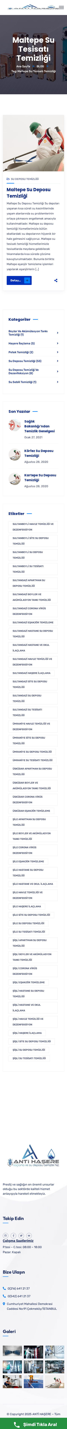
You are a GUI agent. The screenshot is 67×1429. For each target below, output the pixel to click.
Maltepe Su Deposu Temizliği (29, 193)
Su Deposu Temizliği (25, 179)
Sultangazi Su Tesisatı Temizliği (27, 712)
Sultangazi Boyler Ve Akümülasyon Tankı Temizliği (32, 597)
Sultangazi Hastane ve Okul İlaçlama (31, 648)
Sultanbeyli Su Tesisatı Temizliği (28, 569)
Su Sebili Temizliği (22, 382)
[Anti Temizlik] (33, 7)
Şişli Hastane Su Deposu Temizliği (28, 993)
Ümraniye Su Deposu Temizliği (32, 751)
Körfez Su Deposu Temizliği (38, 453)
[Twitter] (56, 260)
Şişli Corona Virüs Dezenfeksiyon (25, 971)
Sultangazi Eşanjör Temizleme (33, 622)
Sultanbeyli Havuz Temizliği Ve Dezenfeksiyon (33, 527)
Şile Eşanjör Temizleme (28, 861)
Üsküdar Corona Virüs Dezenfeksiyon (27, 799)
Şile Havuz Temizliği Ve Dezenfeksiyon (28, 895)
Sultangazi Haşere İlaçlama (31, 673)
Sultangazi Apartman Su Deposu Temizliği (29, 583)
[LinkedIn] (56, 276)
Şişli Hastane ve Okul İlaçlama (27, 1007)
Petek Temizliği (21, 352)
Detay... (15, 280)
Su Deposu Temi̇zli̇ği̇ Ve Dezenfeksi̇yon (24, 371)
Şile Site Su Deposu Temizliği (31, 914)
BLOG (40, 66)
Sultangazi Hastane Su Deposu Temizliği (33, 633)
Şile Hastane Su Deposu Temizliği (28, 872)
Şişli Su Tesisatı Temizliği (29, 1058)
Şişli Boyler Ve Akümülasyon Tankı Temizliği (32, 957)
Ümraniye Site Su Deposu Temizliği (29, 740)
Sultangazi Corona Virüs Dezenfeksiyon (29, 611)
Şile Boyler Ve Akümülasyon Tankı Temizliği (32, 836)
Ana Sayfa (23, 66)
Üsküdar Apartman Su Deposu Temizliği (32, 771)
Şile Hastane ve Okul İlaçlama (33, 884)
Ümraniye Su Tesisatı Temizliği (32, 760)
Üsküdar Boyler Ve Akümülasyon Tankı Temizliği (32, 785)
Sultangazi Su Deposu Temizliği (27, 698)
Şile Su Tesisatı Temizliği (29, 931)
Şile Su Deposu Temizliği (28, 923)
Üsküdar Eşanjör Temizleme (31, 810)
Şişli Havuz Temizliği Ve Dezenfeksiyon (28, 1022)
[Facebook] (56, 252)
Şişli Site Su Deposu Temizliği (32, 1041)
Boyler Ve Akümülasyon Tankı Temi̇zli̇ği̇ (28, 333)
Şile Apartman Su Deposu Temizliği (29, 822)
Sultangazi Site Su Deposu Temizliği (30, 684)
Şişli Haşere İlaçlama (27, 1033)
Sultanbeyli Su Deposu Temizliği (28, 555)
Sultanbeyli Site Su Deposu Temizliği (31, 541)
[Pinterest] (56, 268)
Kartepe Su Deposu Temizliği (40, 477)
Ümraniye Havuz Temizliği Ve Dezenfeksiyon (31, 726)
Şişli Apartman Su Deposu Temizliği (30, 943)
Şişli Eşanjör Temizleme (29, 982)
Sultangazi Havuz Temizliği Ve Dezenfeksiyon (32, 662)
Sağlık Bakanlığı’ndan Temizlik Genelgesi (39, 426)
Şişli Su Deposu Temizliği (29, 1049)
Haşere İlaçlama (22, 343)
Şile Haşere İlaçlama (27, 906)
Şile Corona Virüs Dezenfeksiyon (24, 850)
